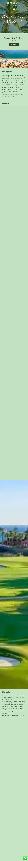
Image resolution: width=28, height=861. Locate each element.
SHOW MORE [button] (14, 44)
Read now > (6, 103)
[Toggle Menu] (14, 9)
